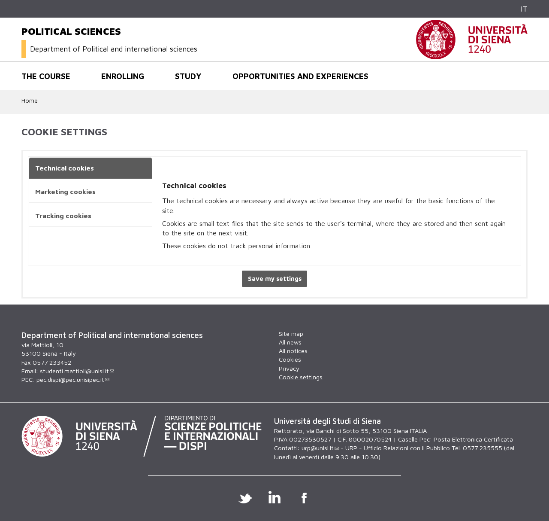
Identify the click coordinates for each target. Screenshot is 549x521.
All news (290, 342)
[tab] (90, 168)
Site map (291, 333)
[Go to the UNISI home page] (472, 54)
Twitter (245, 497)
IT (524, 8)
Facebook (304, 497)
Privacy (289, 368)
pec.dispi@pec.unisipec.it (70, 379)
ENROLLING (122, 76)
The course (45, 76)
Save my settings (275, 278)
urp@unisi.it (318, 447)
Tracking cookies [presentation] (63, 215)
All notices (293, 350)
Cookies (290, 359)
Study (188, 76)
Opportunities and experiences (300, 76)
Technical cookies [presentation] (64, 168)
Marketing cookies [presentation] (65, 191)
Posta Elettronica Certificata (473, 439)
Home (29, 100)
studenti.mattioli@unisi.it (74, 371)
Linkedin (274, 497)
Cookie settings (301, 377)
